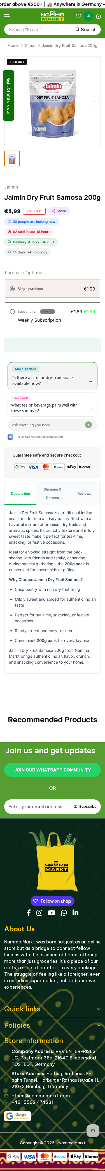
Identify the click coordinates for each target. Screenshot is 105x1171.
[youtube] (51, 912)
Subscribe (88, 806)
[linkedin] (75, 912)
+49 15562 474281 (32, 1102)
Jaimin (11, 187)
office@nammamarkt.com (40, 1096)
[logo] (52, 16)
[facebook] (29, 912)
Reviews (84, 493)
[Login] (88, 16)
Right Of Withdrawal (8, 96)
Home (13, 45)
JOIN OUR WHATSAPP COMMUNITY (52, 770)
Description (20, 493)
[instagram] (39, 912)
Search (89, 29)
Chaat (30, 45)
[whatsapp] (64, 912)
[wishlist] (78, 16)
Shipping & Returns (52, 493)
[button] (7, 16)
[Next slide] (94, 101)
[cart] (98, 16)
